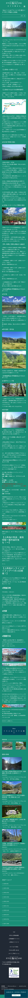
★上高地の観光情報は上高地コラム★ (11, 713)
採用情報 (3, 986)
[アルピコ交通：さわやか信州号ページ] (11, 82)
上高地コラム (10, 720)
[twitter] (12, 6)
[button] (3, 746)
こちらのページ (17, 485)
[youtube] (15, 6)
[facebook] (10, 6)
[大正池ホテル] (6, 274)
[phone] (19, 6)
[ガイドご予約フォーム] (12, 502)
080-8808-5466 (7, 964)
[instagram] (8, 6)
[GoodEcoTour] (14, 968)
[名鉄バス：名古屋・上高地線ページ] (11, 84)
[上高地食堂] (6, 260)
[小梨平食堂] (6, 267)
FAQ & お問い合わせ (14, 950)
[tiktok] (17, 6)
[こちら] (11, 645)
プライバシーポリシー (12, 986)
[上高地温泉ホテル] (8, 282)
